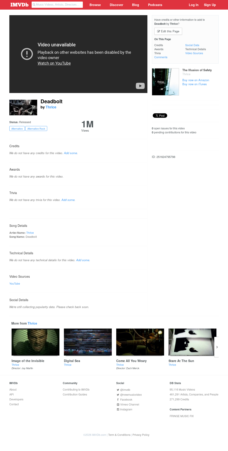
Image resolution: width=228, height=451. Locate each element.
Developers (16, 399)
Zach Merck (132, 368)
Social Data (192, 45)
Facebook (126, 399)
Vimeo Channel (129, 404)
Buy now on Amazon (195, 80)
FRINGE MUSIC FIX (182, 416)
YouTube (14, 283)
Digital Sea (72, 360)
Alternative (17, 128)
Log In (194, 4)
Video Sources (194, 53)
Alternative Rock (36, 128)
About (12, 389)
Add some (70, 153)
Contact (14, 404)
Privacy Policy (140, 435)
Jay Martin (27, 368)
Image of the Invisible (28, 360)
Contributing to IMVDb (76, 389)
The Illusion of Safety (197, 70)
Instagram (126, 409)
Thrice (51, 107)
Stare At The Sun (181, 360)
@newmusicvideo (131, 394)
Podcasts (155, 4)
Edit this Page (169, 31)
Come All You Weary (131, 360)
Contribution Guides (75, 394)
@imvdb (125, 389)
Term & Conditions (119, 435)
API (11, 394)
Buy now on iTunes (194, 84)
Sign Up (210, 4)
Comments (160, 57)
